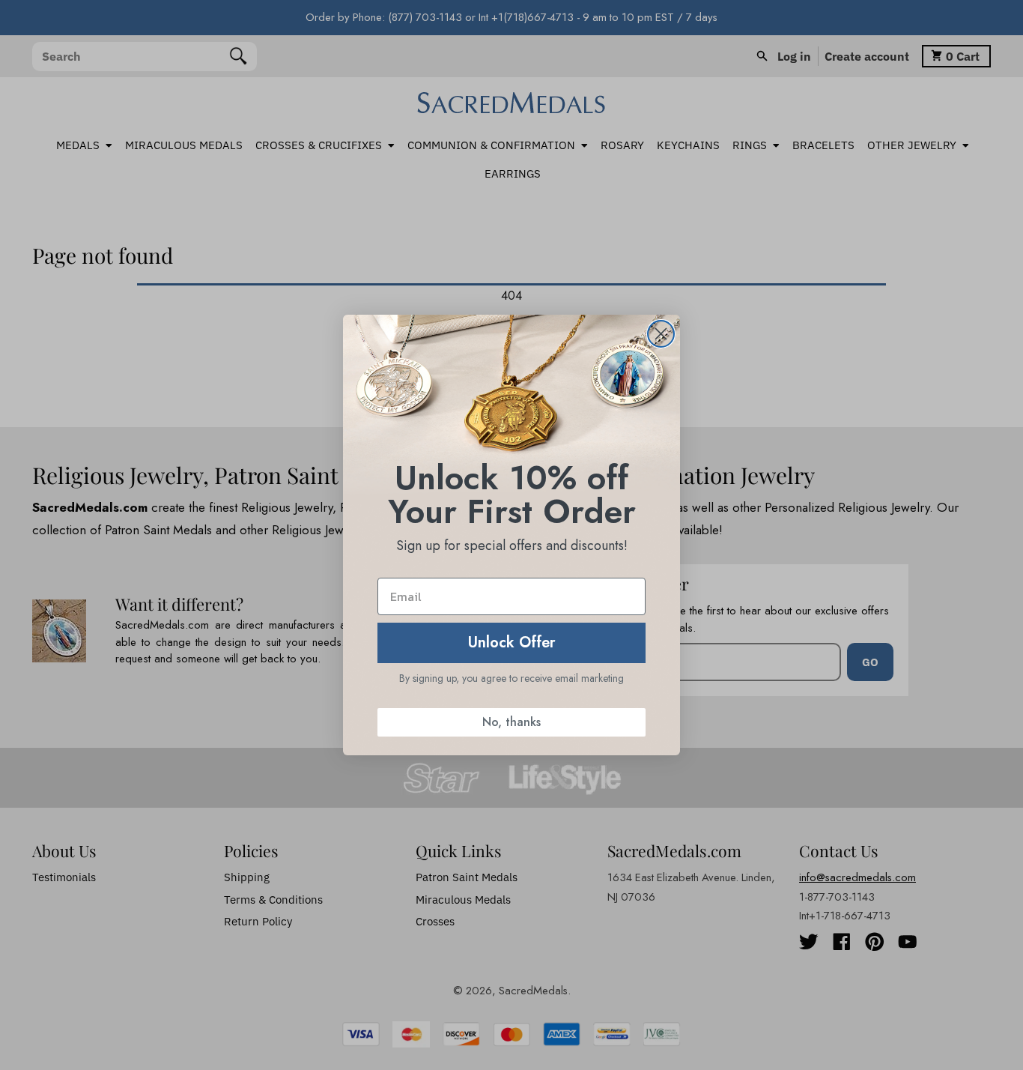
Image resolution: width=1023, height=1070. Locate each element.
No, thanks (511, 722)
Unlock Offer (512, 642)
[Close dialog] (661, 334)
